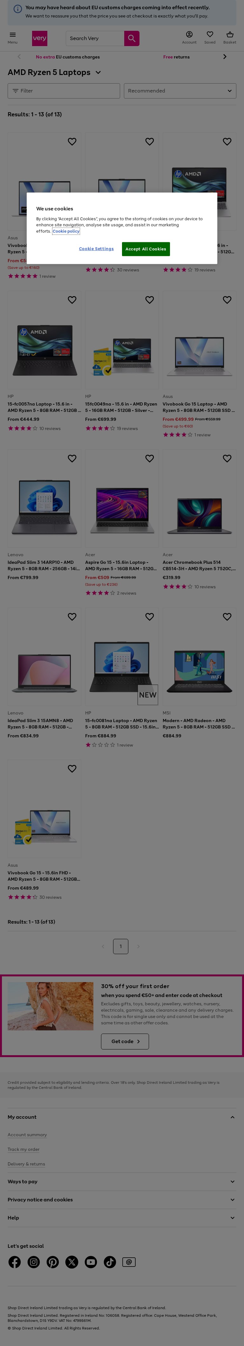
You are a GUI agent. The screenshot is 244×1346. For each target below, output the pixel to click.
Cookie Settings (96, 249)
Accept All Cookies (145, 249)
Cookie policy (66, 231)
